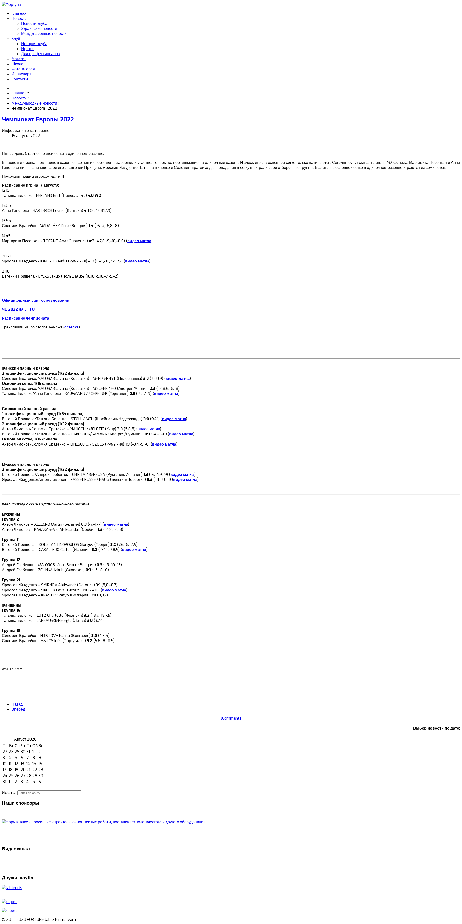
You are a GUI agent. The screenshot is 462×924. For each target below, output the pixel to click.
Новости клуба (34, 23)
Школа (17, 63)
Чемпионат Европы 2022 (38, 119)
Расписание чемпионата (25, 318)
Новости (19, 18)
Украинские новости (39, 28)
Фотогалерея (23, 69)
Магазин (19, 58)
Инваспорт (21, 74)
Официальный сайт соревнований (35, 300)
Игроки (27, 48)
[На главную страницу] (11, 4)
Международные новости (44, 33)
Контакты (20, 79)
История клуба (34, 43)
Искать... (9, 792)
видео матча (139, 240)
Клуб (16, 38)
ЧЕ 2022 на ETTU (18, 309)
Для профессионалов (40, 53)
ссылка (71, 327)
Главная (19, 13)
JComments (231, 718)
